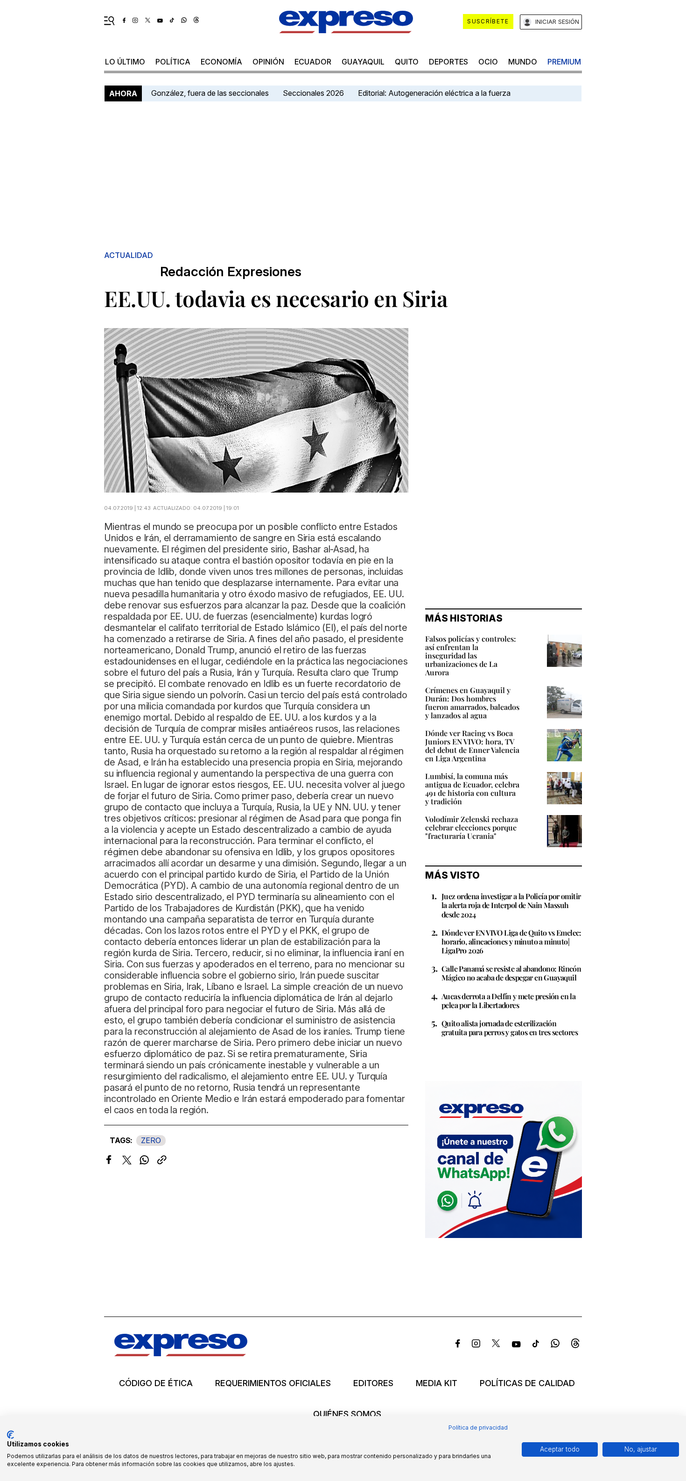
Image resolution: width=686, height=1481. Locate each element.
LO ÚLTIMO (125, 61)
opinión (268, 61)
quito (407, 61)
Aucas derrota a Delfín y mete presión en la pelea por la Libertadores (508, 1000)
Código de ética (156, 1383)
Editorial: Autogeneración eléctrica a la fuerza (434, 93)
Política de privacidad (478, 1427)
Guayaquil (363, 61)
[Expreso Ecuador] (180, 1353)
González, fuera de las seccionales (210, 93)
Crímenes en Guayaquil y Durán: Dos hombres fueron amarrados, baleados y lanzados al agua (472, 702)
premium (564, 61)
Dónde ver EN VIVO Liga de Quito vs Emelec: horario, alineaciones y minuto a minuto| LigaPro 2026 (511, 941)
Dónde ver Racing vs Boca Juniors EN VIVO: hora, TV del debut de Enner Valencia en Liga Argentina (472, 745)
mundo (522, 61)
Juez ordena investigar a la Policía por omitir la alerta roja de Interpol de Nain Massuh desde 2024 (511, 905)
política (172, 61)
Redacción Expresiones (230, 271)
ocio (488, 61)
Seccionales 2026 (313, 93)
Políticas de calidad (527, 1383)
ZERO (151, 1140)
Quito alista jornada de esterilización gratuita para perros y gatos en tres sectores (509, 1027)
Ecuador (312, 61)
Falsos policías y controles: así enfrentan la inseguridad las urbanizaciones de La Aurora (470, 655)
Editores (373, 1383)
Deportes (448, 61)
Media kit (436, 1383)
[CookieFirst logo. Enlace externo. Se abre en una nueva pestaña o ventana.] (10, 1435)
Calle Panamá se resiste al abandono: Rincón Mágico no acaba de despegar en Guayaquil (511, 973)
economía (221, 61)
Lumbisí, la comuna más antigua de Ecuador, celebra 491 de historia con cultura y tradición (472, 788)
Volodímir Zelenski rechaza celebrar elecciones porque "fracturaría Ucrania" (471, 827)
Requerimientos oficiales (273, 1383)
